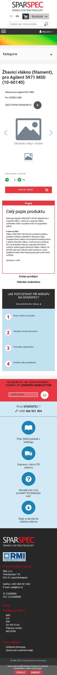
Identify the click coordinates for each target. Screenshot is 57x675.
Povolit (21, 672)
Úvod (6, 605)
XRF (8, 621)
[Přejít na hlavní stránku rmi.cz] (28, 7)
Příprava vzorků (14, 628)
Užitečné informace (16, 647)
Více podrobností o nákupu (27, 304)
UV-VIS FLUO (13, 625)
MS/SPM (10, 631)
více (39, 668)
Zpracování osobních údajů (19, 650)
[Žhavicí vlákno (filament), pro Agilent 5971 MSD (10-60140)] (28, 148)
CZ (11, 16)
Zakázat (35, 672)
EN (17, 16)
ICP (8, 618)
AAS (8, 615)
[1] (45, 395)
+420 (30, 411)
